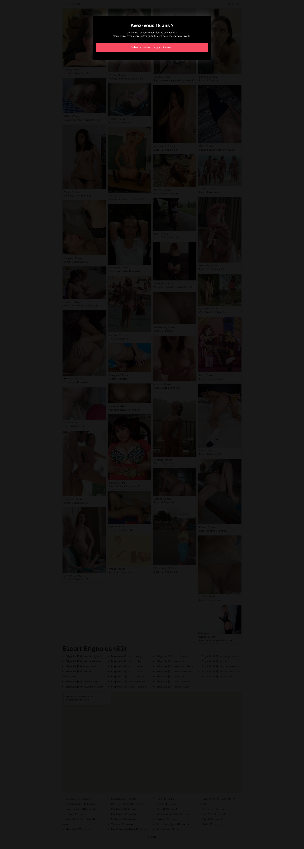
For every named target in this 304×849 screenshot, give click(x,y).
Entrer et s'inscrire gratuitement (152, 47)
